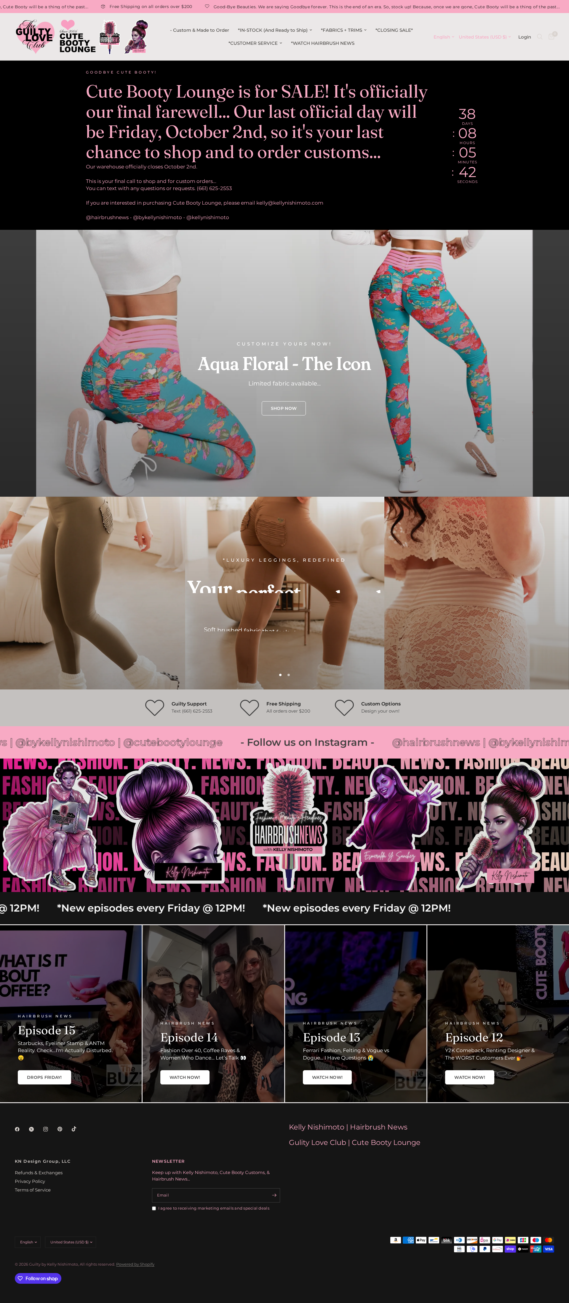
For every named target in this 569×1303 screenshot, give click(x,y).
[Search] (540, 36)
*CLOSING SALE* (394, 30)
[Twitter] (35, 1129)
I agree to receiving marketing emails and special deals (213, 1208)
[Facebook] (21, 1129)
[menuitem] (200, 30)
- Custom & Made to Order (199, 30)
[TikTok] (78, 1128)
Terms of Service (33, 1190)
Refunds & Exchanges (39, 1172)
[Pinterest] (64, 1129)
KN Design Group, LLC (43, 1161)
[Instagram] (49, 1129)
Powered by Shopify (135, 1264)
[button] (284, 408)
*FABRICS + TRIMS (341, 30)
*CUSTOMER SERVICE (253, 43)
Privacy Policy (30, 1181)
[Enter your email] (274, 1195)
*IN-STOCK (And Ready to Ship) (273, 30)
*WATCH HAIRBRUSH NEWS (322, 43)
